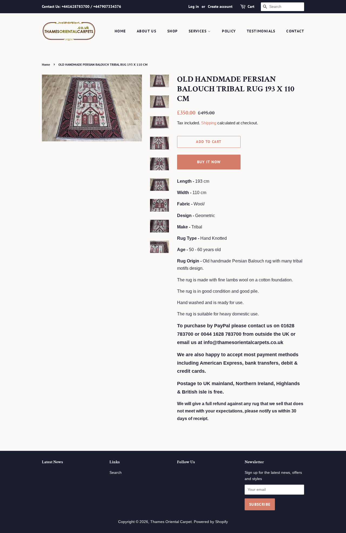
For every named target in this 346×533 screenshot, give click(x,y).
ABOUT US (146, 31)
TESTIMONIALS (261, 31)
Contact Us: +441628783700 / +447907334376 (81, 6)
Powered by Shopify (211, 522)
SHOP (172, 31)
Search (115, 473)
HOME (120, 31)
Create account (220, 6)
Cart (251, 6)
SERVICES (198, 31)
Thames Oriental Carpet (171, 522)
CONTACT (295, 31)
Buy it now (209, 161)
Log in (193, 6)
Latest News (52, 462)
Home (46, 64)
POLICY (229, 31)
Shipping (208, 123)
